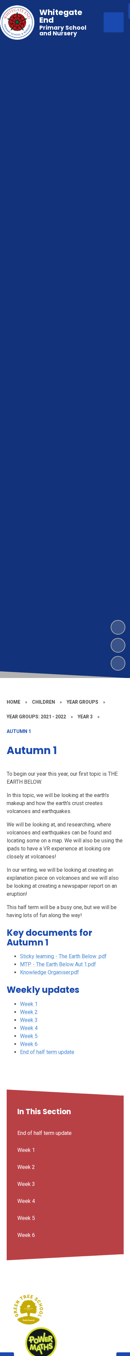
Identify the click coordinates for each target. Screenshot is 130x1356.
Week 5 (29, 1036)
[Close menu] (114, 22)
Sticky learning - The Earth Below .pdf (63, 956)
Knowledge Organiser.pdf (49, 972)
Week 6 (29, 1044)
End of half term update (47, 1052)
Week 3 (29, 1020)
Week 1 (29, 1004)
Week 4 (29, 1028)
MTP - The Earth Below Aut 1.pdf (58, 964)
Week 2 (29, 1012)
